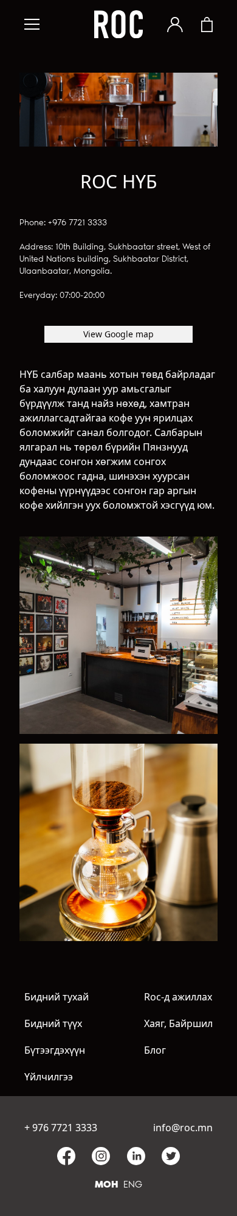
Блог (155, 1050)
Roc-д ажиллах (178, 996)
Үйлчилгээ (48, 1076)
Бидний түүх (53, 1023)
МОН (106, 1184)
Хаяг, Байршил (178, 1023)
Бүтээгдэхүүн (54, 1050)
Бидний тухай (56, 996)
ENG (132, 1184)
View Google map (118, 334)
